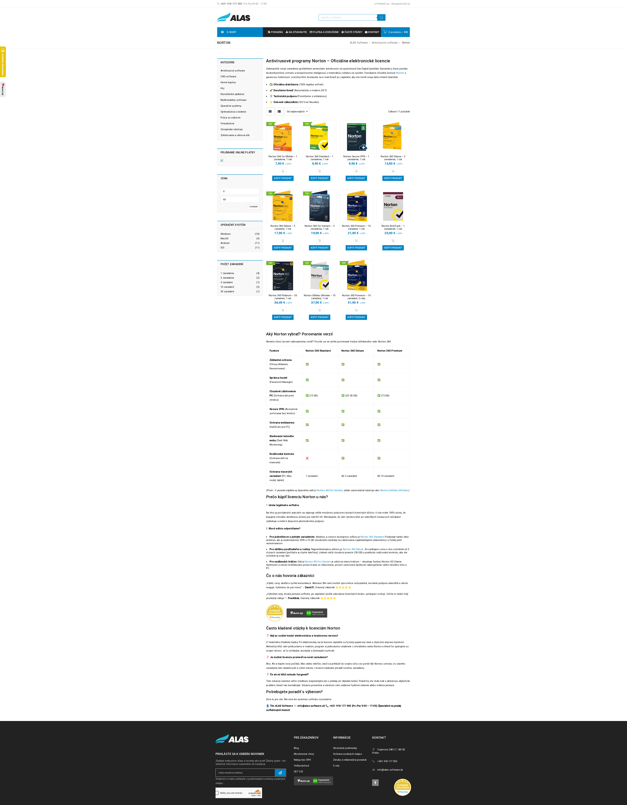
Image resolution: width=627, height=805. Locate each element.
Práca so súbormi (230, 117)
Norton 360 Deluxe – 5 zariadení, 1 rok (283, 227)
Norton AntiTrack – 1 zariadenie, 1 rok (393, 227)
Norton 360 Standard (372, 536)
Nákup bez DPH (302, 759)
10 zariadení (227, 286)
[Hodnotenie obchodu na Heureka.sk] (402, 787)
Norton (400, 72)
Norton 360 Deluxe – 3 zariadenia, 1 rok (393, 158)
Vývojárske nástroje (232, 129)
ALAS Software (359, 42)
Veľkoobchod (301, 765)
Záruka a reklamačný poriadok (350, 759)
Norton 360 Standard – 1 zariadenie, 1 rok (319, 158)
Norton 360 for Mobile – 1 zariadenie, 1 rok (283, 158)
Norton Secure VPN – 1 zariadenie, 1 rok (356, 158)
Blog (296, 748)
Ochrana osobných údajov (347, 753)
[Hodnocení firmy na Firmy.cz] (3, 89)
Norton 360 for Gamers (330, 490)
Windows (226, 233)
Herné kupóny (228, 82)
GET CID (298, 771)
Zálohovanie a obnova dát (235, 135)
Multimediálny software (234, 100)
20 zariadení (227, 291)
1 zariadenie (227, 273)
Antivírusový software (385, 42)
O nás (336, 765)
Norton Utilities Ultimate (394, 490)
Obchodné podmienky (345, 748)
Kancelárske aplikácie (232, 94)
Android (225, 243)
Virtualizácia (227, 123)
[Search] (381, 17)
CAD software (228, 76)
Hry (222, 88)
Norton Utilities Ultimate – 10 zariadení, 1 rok (320, 297)
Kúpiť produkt (283, 178)
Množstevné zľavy (304, 753)
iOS (222, 247)
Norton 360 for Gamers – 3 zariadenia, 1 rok (320, 227)
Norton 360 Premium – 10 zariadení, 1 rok (356, 227)
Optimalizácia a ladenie (233, 111)
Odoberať (280, 772)
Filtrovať (254, 207)
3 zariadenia (227, 277)
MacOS (224, 238)
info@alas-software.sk (390, 769)
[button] (283, 171)
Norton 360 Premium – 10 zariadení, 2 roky (356, 297)
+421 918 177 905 (231, 3)
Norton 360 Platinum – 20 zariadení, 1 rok (283, 297)
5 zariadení (227, 282)
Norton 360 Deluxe (353, 549)
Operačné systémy (231, 105)
